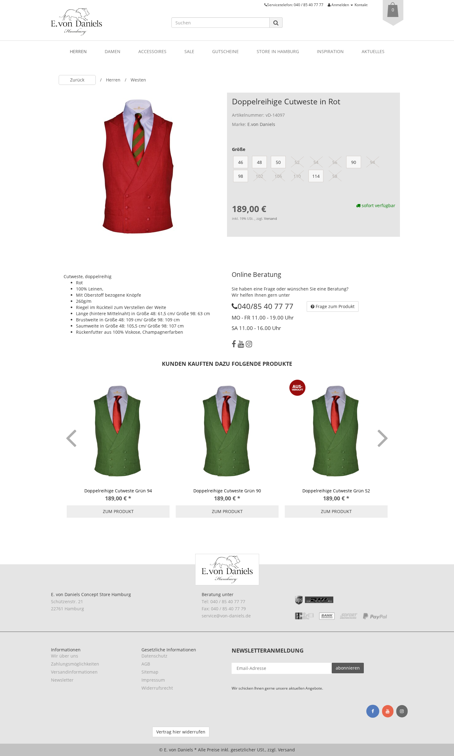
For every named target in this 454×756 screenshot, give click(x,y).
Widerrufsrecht (157, 688)
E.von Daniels (261, 124)
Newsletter (62, 680)
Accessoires (152, 51)
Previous (71, 429)
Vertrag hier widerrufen (180, 732)
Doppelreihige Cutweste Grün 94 (118, 491)
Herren (78, 51)
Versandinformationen (74, 672)
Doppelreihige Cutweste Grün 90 (227, 491)
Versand (270, 218)
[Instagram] (249, 344)
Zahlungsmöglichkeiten (75, 664)
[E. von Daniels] (106, 22)
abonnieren (348, 668)
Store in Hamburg (278, 51)
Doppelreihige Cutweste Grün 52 (336, 491)
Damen (112, 51)
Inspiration (330, 51)
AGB (145, 664)
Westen (138, 80)
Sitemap (149, 672)
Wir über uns (64, 656)
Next (383, 429)
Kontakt (361, 4)
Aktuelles (373, 51)
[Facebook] (234, 344)
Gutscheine (225, 51)
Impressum (153, 680)
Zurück (77, 80)
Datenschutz (154, 656)
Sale (189, 51)
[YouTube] (241, 344)
